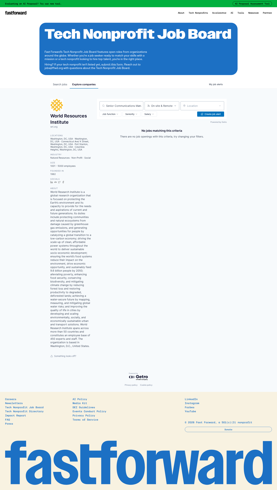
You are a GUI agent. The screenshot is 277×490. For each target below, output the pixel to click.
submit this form (112, 64)
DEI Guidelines (84, 407)
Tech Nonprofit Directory (24, 411)
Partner (267, 12)
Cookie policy (146, 385)
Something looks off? (65, 356)
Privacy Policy (84, 415)
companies (84, 84)
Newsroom (253, 12)
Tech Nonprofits (198, 12)
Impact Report (15, 415)
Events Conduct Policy (89, 411)
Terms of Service (85, 419)
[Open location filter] (219, 105)
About (181, 12)
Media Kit (80, 403)
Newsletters (14, 403)
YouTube (190, 411)
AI (232, 12)
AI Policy (80, 399)
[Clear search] (139, 105)
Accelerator (219, 12)
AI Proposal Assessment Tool (252, 3)
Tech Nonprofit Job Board (24, 407)
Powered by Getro (218, 122)
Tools (241, 12)
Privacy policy (131, 385)
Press (9, 423)
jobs (60, 84)
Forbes (189, 407)
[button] (110, 114)
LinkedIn (191, 399)
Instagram (192, 403)
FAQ (7, 419)
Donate (228, 429)
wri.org (54, 126)
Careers (10, 399)
